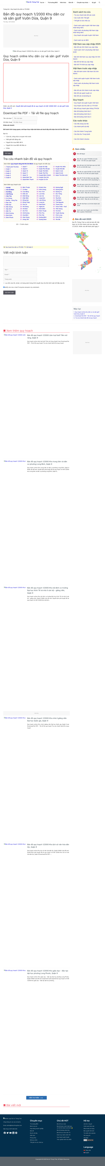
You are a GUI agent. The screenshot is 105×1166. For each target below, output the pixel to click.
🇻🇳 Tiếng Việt (87, 1150)
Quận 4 (8, 173)
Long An (41, 202)
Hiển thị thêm (34, 1098)
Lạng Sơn (42, 198)
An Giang (9, 198)
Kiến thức (63, 2)
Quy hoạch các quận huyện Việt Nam (86, 35)
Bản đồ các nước (61, 1124)
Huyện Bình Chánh (45, 175)
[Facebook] (4, 1133)
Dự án (42, 2)
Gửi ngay (8, 153)
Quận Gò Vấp (43, 166)
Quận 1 (8, 169)
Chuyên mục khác (82, 2)
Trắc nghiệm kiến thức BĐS (64, 1139)
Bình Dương (10, 213)
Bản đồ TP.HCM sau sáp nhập (84, 64)
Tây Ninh (58, 198)
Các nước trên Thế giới (81, 18)
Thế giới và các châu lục (82, 20)
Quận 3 (8, 171)
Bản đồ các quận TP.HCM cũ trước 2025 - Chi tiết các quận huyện (87, 159)
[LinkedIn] (13, 1133)
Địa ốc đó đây (33, 1133)
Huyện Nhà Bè (60, 169)
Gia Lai (25, 204)
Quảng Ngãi (59, 187)
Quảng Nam (43, 219)
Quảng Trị (59, 191)
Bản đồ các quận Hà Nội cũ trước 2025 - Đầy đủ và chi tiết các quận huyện (88, 172)
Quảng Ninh (59, 189)
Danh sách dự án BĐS (81, 40)
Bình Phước (9, 217)
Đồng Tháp (26, 202)
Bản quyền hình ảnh (89, 1130)
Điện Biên (26, 198)
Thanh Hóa (59, 204)
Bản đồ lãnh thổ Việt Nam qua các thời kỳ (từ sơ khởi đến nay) (88, 166)
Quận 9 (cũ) (59, 173)
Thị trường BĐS (53, 2)
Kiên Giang (42, 189)
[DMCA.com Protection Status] (89, 1140)
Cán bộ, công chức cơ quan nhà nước (18, 136)
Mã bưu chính (33, 1140)
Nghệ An (42, 206)
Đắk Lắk (25, 194)
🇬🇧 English (86, 1152)
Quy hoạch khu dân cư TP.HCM (20, 9)
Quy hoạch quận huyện (63, 1137)
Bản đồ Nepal (81, 154)
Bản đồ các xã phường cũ (82, 96)
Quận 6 (8, 177)
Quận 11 (25, 173)
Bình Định (9, 215)
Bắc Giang (9, 207)
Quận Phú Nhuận (44, 169)
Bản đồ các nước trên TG (63, 1132)
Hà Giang (26, 206)
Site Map (86, 1137)
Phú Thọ (41, 213)
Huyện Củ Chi (43, 179)
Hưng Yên (26, 219)
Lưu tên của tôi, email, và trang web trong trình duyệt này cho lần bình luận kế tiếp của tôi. (35, 283)
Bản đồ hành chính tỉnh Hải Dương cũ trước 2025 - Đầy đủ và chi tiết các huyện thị (88, 191)
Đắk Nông (26, 196)
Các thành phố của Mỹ (81, 126)
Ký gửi (94, 2)
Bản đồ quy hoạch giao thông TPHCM (86, 108)
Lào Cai (41, 196)
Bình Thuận (26, 187)
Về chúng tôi (87, 1135)
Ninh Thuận (42, 211)
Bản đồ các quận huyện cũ (83, 93)
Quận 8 (25, 169)
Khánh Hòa (42, 187)
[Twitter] (7, 1133)
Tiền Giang (59, 209)
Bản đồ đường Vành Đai (63, 1130)
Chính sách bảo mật (89, 1126)
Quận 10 (25, 171)
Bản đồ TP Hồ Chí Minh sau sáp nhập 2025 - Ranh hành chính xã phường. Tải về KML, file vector (88, 179)
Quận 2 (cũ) (59, 171)
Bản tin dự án (33, 1126)
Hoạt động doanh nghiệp (36, 1128)
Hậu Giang (26, 217)
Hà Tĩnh (25, 211)
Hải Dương (26, 213)
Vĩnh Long (59, 215)
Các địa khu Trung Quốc (82, 134)
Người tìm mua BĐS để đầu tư (16, 145)
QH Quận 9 (29, 247)
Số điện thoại (7, 122)
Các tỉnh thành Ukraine (81, 139)
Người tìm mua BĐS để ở (14, 142)
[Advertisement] (36, 35)
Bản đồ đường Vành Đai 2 (82, 111)
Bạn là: (5, 133)
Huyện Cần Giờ (44, 177)
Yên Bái (58, 219)
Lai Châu (42, 194)
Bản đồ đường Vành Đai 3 (82, 114)
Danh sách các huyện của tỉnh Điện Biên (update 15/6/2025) (87, 211)
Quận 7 (25, 166)
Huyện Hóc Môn (61, 166)
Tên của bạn (8, 118)
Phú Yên (41, 215)
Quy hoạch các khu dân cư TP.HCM (86, 105)
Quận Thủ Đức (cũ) (62, 175)
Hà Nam (25, 209)
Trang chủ (6, 9)
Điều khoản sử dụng (89, 1128)
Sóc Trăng (59, 194)
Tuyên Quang (60, 213)
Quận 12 (25, 175)
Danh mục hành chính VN (63, 1135)
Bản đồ (71, 2)
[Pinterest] (16, 1133)
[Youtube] (10, 1133)
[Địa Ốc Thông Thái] (32, 2)
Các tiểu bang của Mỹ (81, 124)
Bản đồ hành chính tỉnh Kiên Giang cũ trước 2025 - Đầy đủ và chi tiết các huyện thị (88, 198)
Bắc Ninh (9, 209)
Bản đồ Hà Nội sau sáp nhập (83, 62)
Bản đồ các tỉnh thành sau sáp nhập (86, 47)
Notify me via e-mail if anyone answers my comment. (21, 287)
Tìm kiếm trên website (89, 1133)
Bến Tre (8, 211)
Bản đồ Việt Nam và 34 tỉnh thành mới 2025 (88, 204)
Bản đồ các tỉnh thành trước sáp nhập (86, 90)
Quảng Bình (42, 217)
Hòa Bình (25, 215)
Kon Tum (42, 191)
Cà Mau (25, 189)
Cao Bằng (26, 191)
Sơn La (58, 196)
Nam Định (42, 204)
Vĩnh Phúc (59, 217)
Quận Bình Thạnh (28, 179)
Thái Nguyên (60, 202)
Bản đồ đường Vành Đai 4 (82, 117)
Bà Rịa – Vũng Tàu (11, 200)
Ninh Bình (42, 209)
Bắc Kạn (8, 204)
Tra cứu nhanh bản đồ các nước (84, 15)
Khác (8, 148)
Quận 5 (8, 175)
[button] (99, 2)
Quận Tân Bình (43, 171)
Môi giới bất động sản (13, 139)
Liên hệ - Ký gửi (88, 1124)
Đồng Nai (26, 200)
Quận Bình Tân (27, 177)
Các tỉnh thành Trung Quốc (83, 131)
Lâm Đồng (42, 200)
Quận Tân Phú (43, 173)
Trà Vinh (58, 211)
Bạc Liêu (8, 202)
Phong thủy (33, 1137)
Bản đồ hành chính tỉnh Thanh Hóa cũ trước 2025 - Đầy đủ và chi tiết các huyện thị (88, 185)
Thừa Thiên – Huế (61, 206)
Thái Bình (58, 200)
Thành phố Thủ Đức (12, 167)
